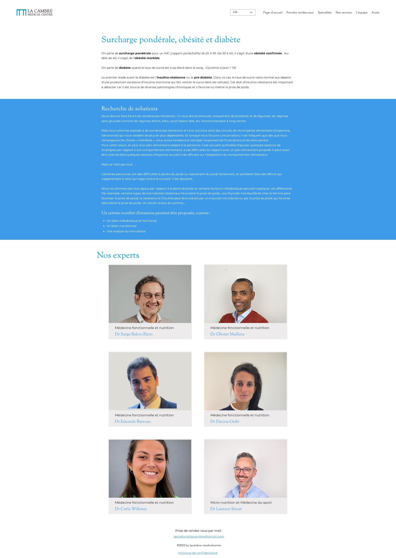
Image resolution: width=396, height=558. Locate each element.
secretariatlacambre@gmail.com (199, 536)
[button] (325, 12)
